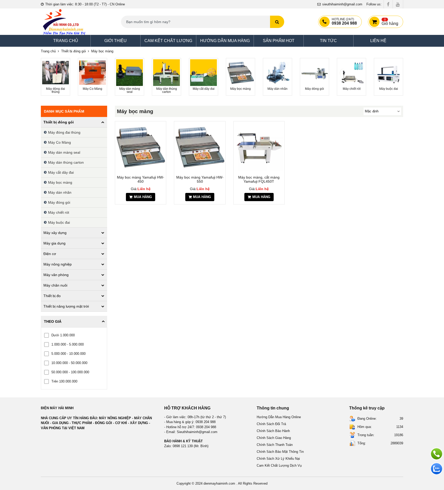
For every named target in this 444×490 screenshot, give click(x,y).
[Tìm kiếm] (277, 22)
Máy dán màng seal (64, 152)
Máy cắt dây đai (61, 172)
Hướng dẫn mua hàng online (279, 417)
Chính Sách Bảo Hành (273, 431)
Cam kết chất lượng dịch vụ (279, 465)
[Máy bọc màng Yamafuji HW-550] (199, 146)
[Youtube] (398, 4)
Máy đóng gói (59, 202)
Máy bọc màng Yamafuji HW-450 (140, 179)
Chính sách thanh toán (275, 445)
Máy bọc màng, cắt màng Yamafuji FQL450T (259, 179)
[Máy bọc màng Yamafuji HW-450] (140, 146)
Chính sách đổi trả (271, 424)
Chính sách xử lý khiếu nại (278, 458)
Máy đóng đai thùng (64, 132)
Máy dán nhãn (59, 192)
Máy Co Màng (59, 142)
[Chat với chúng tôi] (436, 469)
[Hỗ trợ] (436, 454)
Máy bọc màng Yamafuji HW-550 (200, 179)
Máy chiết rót (58, 212)
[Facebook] (388, 4)
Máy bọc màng (60, 182)
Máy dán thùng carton (66, 162)
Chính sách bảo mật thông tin (280, 452)
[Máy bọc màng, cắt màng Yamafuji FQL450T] (259, 146)
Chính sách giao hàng (274, 438)
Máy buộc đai (59, 222)
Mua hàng (143, 197)
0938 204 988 (344, 21)
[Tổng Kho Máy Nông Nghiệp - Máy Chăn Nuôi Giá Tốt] (64, 21)
